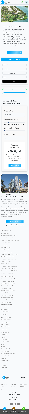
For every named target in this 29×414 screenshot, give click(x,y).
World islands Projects (6, 247)
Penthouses (4, 389)
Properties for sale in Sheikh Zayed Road (10, 278)
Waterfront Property (6, 319)
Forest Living (4, 245)
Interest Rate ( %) (10, 134)
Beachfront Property (6, 317)
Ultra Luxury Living (5, 322)
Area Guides (13, 384)
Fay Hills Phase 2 (5, 356)
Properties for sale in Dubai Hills (8, 259)
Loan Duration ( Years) (11, 128)
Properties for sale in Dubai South (9, 268)
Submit (14, 81)
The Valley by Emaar (6, 261)
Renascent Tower (5, 363)
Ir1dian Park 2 (4, 365)
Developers (13, 389)
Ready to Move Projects (6, 304)
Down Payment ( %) (11, 120)
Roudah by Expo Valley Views (8, 353)
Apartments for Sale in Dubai (8, 283)
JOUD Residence (5, 334)
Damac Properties (5, 309)
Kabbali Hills (4, 367)
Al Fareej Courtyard (5, 360)
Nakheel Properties (5, 307)
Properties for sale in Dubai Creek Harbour (11, 270)
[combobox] (5, 73)
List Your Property (5, 329)
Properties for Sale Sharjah (7, 297)
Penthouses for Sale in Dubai (8, 290)
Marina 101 (3, 358)
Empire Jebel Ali (5, 339)
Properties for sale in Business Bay (9, 266)
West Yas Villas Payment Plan (14, 52)
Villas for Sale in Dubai (6, 288)
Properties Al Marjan (6, 302)
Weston (3, 346)
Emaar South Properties (6, 252)
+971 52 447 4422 (14, 400)
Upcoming (22, 386)
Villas (2, 386)
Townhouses (4, 388)
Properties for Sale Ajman (7, 295)
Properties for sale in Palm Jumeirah (9, 254)
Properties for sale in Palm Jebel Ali (9, 235)
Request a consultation (14, 165)
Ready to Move (23, 384)
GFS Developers (5, 311)
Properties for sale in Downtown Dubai (10, 240)
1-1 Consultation (14, 93)
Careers (22, 388)
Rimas (2, 344)
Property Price (8, 111)
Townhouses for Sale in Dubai (8, 285)
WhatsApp (15, 89)
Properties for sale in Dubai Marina (9, 238)
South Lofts (3, 337)
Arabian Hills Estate (5, 242)
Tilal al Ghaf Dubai (5, 249)
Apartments (4, 384)
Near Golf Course (5, 324)
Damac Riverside (5, 233)
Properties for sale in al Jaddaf (8, 276)
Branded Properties (5, 326)
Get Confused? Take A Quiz (14, 221)
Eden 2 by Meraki (5, 351)
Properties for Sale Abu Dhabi (8, 300)
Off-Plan (13, 386)
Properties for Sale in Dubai (7, 281)
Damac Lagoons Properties (7, 256)
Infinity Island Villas (5, 341)
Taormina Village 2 (5, 349)
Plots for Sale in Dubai (6, 293)
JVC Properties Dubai (6, 263)
